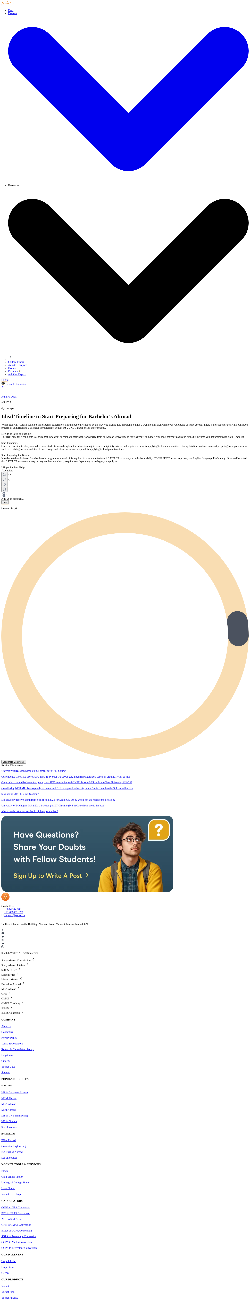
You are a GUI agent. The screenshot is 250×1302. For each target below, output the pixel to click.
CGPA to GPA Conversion (15, 1207)
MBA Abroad (8, 1104)
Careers (5, 1060)
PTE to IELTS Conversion (15, 1213)
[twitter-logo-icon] (125, 937)
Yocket (5, 1286)
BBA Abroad (8, 1140)
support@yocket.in (14, 915)
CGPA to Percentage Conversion (19, 1247)
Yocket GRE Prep (11, 1194)
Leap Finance (8, 1267)
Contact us (7, 1032)
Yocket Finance (9, 1297)
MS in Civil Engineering (14, 1115)
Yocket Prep (7, 1291)
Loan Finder (8, 1188)
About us (6, 1026)
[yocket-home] (5, 900)
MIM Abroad (8, 1109)
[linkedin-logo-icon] (125, 943)
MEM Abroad (8, 1098)
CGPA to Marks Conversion (16, 1242)
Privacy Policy (9, 1037)
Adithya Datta (8, 396)
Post (5, 502)
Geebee (5, 1272)
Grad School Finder (12, 1176)
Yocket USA (8, 1066)
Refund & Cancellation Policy (17, 1049)
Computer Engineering (13, 1146)
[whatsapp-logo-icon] (125, 947)
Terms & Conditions (12, 1043)
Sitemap (5, 1072)
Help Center (7, 1055)
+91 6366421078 (13, 912)
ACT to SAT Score (11, 1219)
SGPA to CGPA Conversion (16, 1230)
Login (4, 380)
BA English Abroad (12, 1151)
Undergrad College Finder (15, 1182)
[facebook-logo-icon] (125, 930)
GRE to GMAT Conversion (16, 1224)
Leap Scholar (8, 1261)
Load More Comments (13, 762)
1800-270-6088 (12, 909)
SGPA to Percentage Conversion (18, 1236)
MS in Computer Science (14, 1092)
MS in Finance (9, 1121)
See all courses (9, 1127)
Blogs (4, 1170)
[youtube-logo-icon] (125, 933)
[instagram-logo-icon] (125, 940)
